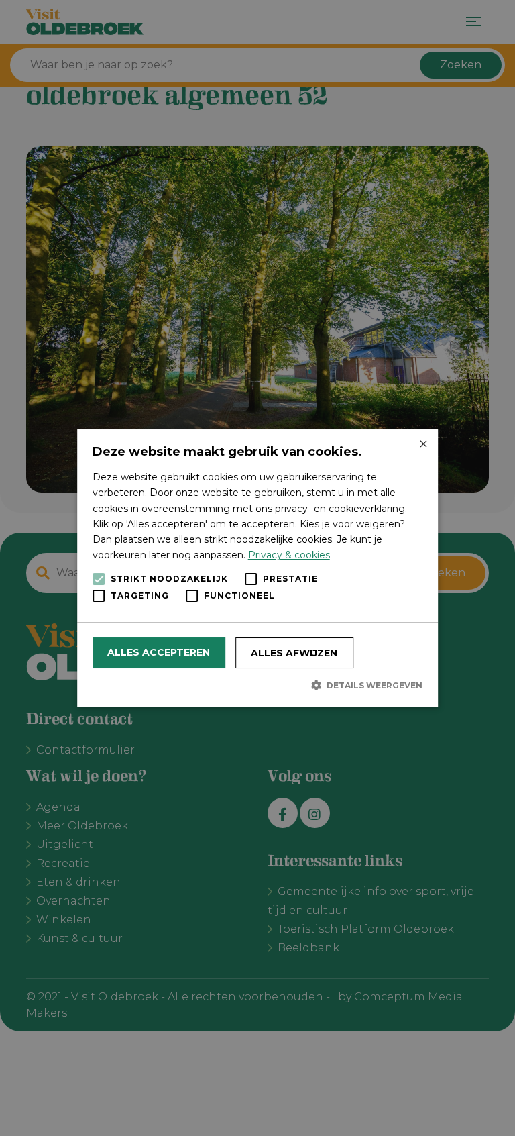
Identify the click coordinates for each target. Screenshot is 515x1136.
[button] (258, 685)
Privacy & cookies (289, 555)
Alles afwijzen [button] (294, 653)
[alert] (257, 568)
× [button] (423, 445)
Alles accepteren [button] (158, 652)
